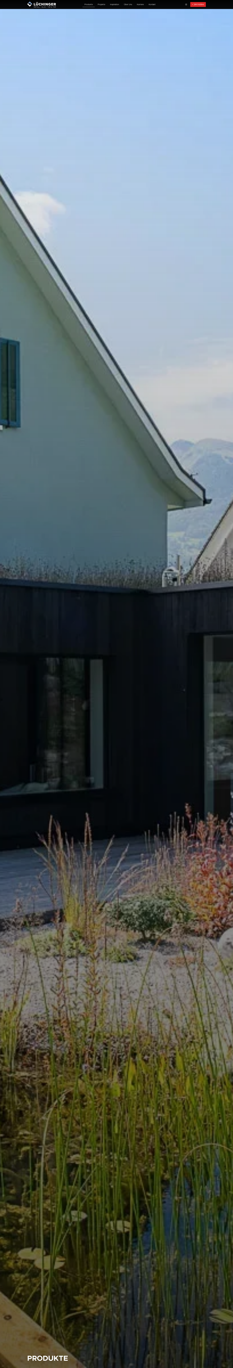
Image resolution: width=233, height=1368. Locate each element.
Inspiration (114, 4)
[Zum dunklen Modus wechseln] (186, 4)
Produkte (88, 4)
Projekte (101, 4)
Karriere (140, 4)
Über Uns (128, 4)
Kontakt (152, 4)
